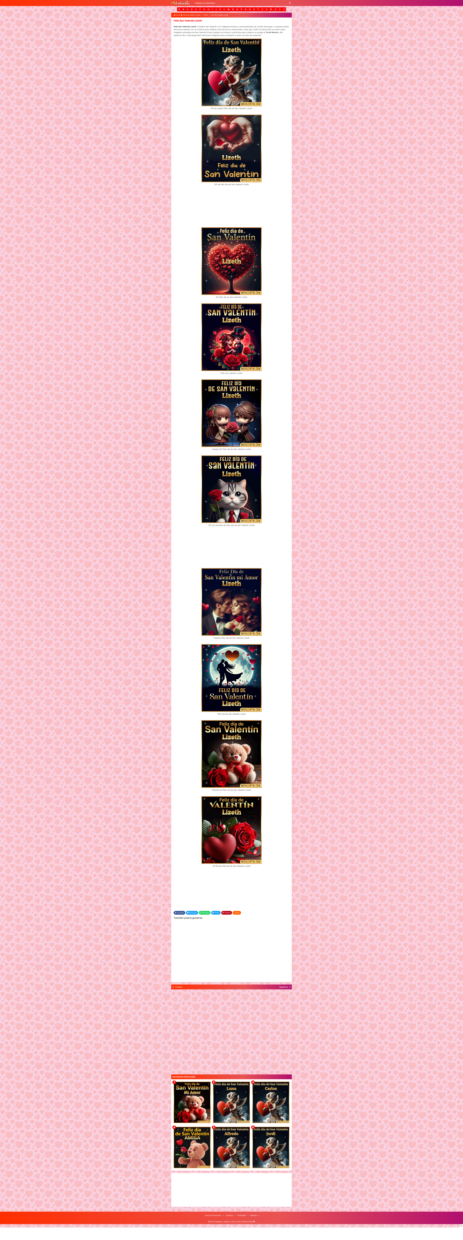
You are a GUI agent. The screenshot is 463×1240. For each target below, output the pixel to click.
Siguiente (283, 987)
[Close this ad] (461, 1225)
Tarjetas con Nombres (205, 3)
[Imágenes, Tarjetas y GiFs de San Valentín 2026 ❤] (181, 3)
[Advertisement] (231, 205)
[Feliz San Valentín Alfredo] (231, 1147)
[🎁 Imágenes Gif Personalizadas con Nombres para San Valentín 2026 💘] (192, 1102)
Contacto (229, 1215)
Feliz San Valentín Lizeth (188, 20)
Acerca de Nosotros (213, 1215)
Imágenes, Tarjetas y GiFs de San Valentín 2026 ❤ (234, 1222)
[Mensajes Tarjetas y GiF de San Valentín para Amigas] (192, 1147)
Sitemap (253, 1215)
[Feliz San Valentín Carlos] (270, 1102)
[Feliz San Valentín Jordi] (270, 1147)
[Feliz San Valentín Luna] (231, 1102)
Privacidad (241, 1215)
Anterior (179, 987)
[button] (179, 9)
